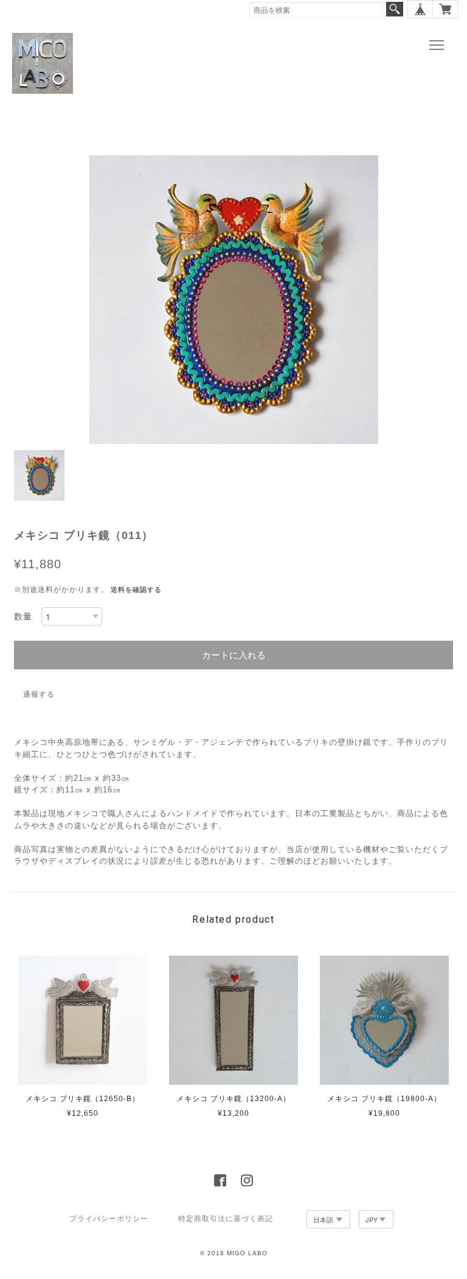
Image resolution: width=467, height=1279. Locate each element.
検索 (394, 9)
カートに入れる (234, 655)
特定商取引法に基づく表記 (225, 1218)
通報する (39, 694)
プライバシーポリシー (108, 1218)
